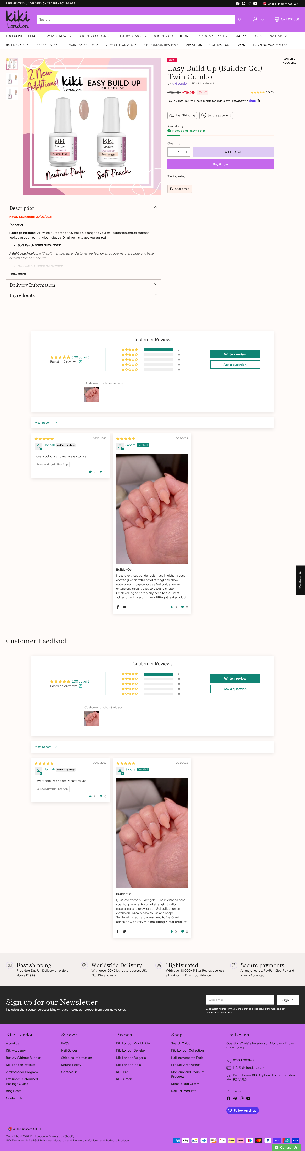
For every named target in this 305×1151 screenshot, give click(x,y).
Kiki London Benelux (130, 1050)
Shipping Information (76, 1058)
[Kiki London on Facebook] (238, 4)
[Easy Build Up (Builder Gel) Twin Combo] (91, 126)
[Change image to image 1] (12, 64)
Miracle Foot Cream (185, 1084)
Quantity (173, 143)
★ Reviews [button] (300, 580)
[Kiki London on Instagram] (249, 4)
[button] (130, 349)
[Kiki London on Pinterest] (244, 4)
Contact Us (14, 1098)
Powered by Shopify (61, 1136)
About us (12, 1043)
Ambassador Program (22, 1072)
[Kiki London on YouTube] (255, 4)
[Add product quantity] (186, 152)
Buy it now (220, 164)
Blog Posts (13, 1091)
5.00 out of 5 (81, 357)
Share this (182, 189)
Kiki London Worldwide (133, 1043)
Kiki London (180, 83)
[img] (44, 439)
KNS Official (124, 1079)
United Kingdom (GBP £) (282, 3)
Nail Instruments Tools (187, 1058)
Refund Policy (71, 1065)
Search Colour (181, 1043)
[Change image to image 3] (12, 93)
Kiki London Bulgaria (131, 1058)
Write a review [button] (235, 354)
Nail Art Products (183, 1091)
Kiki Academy (16, 1050)
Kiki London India (128, 1065)
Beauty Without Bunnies (23, 1058)
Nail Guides (69, 1050)
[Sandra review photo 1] (152, 509)
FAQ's (65, 1043)
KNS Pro (122, 1072)
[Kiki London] (18, 19)
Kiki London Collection (187, 1050)
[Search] (239, 19)
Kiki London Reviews (20, 1065)
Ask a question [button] (235, 365)
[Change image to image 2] (12, 79)
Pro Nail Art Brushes (185, 1065)
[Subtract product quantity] (171, 152)
